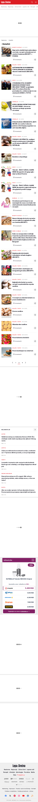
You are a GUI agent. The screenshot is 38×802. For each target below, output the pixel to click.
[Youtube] (23, 796)
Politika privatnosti (23, 791)
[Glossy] (7, 782)
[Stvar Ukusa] (19, 785)
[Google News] (28, 796)
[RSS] (32, 796)
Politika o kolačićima (11, 791)
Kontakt (33, 788)
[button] (17, 59)
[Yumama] (30, 782)
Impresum (12, 788)
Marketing (5, 788)
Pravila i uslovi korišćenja (23, 788)
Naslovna (4, 40)
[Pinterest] (14, 796)
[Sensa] (21, 782)
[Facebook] (6, 796)
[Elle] (28, 779)
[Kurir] (6, 779)
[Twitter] (10, 796)
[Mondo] (14, 779)
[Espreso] (21, 779)
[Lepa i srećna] (5, 2)
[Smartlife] (14, 782)
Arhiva (31, 791)
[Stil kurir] (33, 779)
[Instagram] (19, 796)
